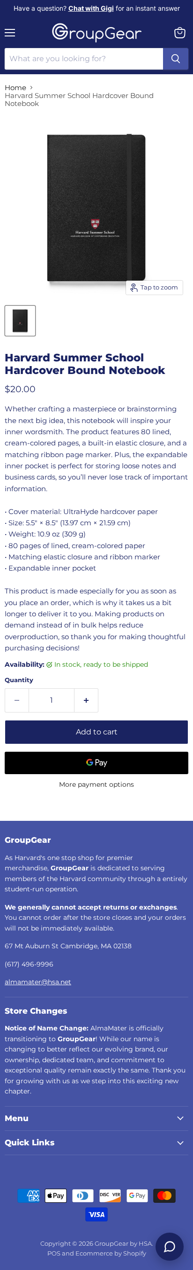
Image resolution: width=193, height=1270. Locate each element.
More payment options (96, 784)
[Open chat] (170, 1247)
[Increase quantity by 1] (86, 700)
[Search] (175, 59)
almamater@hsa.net (38, 982)
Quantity (19, 680)
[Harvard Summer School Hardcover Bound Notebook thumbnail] (20, 321)
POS (53, 1253)
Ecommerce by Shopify (110, 1253)
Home (15, 88)
